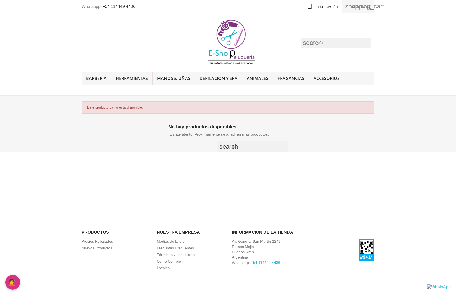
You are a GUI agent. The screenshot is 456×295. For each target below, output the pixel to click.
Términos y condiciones (176, 254)
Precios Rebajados (97, 241)
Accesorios (327, 78)
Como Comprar (170, 261)
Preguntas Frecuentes (175, 248)
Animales (257, 78)
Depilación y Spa (219, 78)
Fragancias (291, 78)
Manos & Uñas (173, 78)
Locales (163, 268)
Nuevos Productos (97, 248)
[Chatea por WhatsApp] (439, 286)
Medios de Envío (171, 241)
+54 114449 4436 (119, 6)
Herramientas (132, 78)
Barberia (96, 78)
